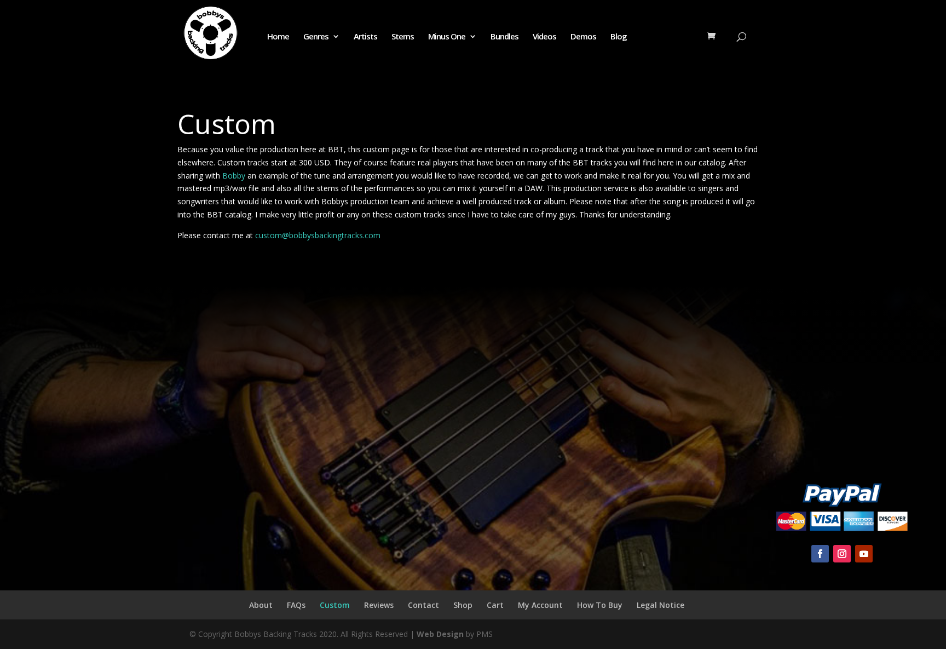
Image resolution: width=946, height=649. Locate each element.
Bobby (232, 175)
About (261, 605)
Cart (495, 605)
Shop (462, 605)
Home (278, 37)
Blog (618, 37)
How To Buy (599, 605)
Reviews (379, 605)
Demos (583, 37)
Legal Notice (660, 605)
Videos (544, 37)
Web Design (440, 634)
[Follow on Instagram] (842, 553)
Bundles (504, 37)
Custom (335, 605)
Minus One (446, 37)
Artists (365, 37)
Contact (423, 605)
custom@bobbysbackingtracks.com (317, 235)
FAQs (296, 605)
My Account (540, 605)
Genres (315, 37)
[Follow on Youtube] (864, 553)
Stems (402, 37)
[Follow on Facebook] (820, 553)
